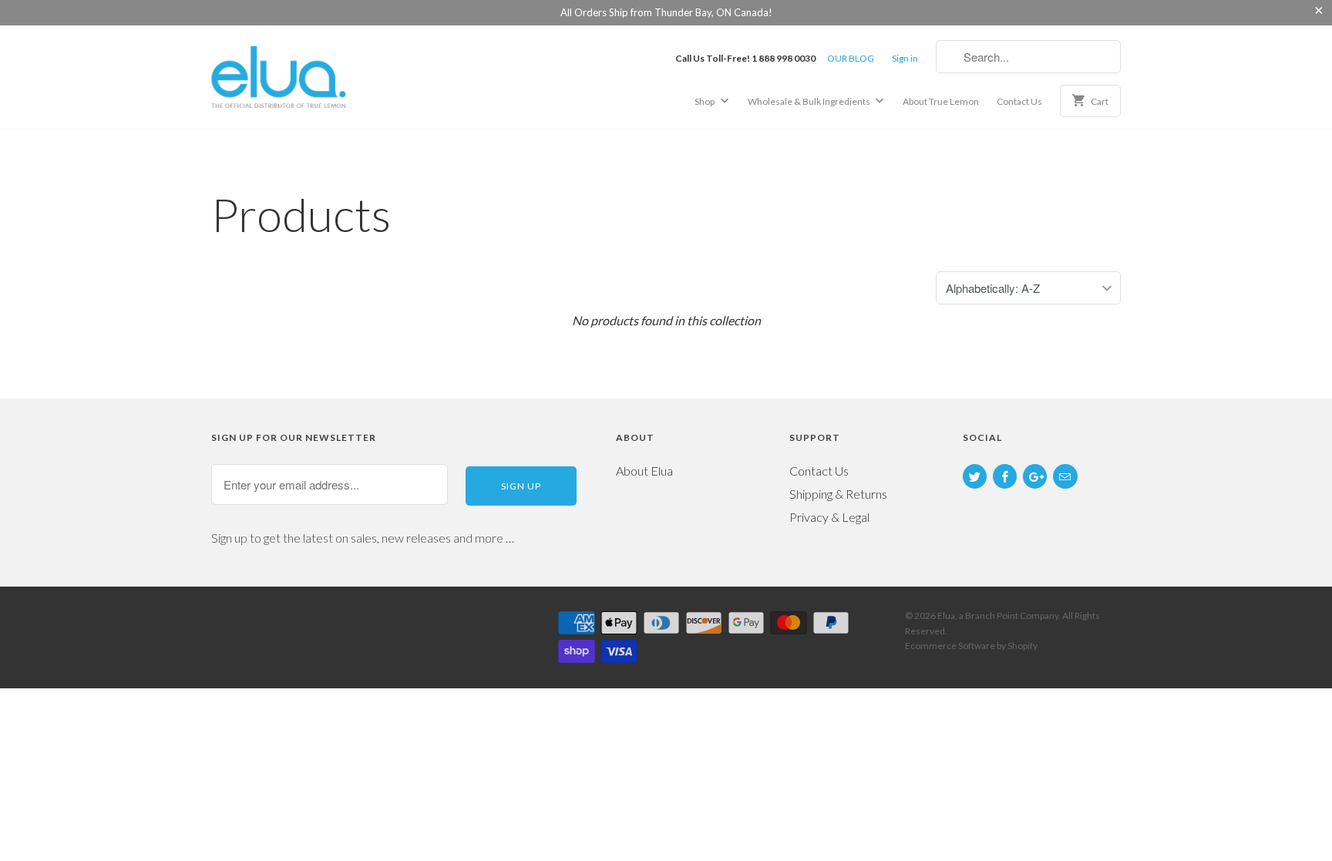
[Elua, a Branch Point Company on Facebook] (1005, 476)
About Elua (644, 470)
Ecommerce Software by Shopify (971, 645)
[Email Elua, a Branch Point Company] (1065, 476)
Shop (705, 101)
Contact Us (1019, 101)
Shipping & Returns (838, 493)
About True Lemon (941, 101)
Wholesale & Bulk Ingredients (810, 101)
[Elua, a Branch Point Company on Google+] (1035, 476)
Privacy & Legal (829, 517)
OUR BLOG (850, 58)
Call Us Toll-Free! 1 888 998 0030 (745, 58)
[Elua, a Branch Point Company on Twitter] (975, 476)
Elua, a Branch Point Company (997, 615)
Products (301, 214)
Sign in (905, 58)
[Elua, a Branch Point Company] (319, 76)
